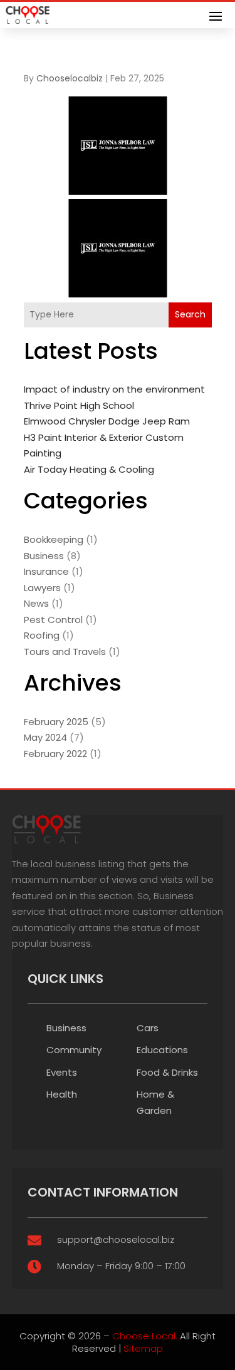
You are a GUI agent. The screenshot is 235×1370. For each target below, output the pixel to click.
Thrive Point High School (79, 405)
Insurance (46, 571)
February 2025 (56, 721)
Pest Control (53, 619)
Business (44, 555)
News (36, 603)
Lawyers (42, 587)
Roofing (42, 635)
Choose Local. (144, 1335)
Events (61, 1072)
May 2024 (45, 737)
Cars (148, 1027)
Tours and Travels (65, 651)
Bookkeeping (53, 539)
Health (61, 1094)
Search (190, 314)
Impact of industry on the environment (114, 389)
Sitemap (143, 1348)
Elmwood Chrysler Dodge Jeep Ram (107, 421)
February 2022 (55, 753)
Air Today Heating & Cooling (89, 469)
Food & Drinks (167, 1072)
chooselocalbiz (69, 78)
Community (74, 1049)
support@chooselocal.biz (115, 1239)
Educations (162, 1049)
